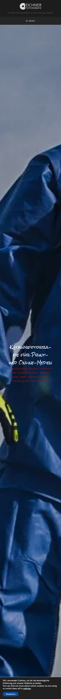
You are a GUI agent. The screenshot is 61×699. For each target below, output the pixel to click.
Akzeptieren (10, 694)
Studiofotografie (40, 381)
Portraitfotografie (38, 376)
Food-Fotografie (18, 368)
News (23, 376)
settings (27, 688)
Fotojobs (34, 368)
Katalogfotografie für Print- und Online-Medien (30, 355)
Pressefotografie (19, 381)
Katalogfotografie (28, 372)
